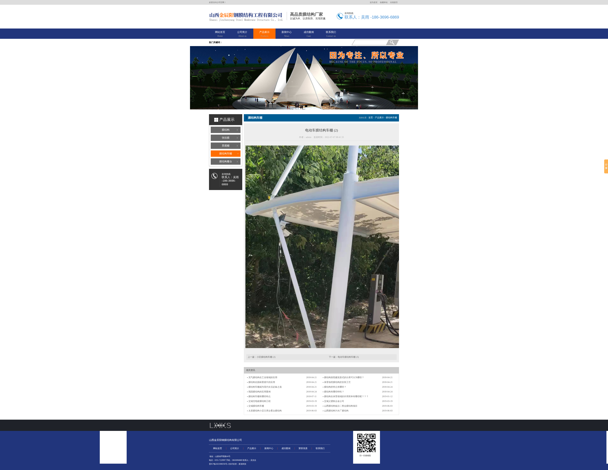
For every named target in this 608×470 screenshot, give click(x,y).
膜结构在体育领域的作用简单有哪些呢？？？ (346, 396)
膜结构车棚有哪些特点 (259, 396)
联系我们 (331, 34)
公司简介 (242, 34)
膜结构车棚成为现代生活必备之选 (265, 387)
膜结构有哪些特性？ (334, 392)
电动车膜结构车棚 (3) (348, 357)
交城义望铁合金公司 (334, 401)
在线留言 (394, 2)
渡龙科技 (242, 464)
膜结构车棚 (225, 153)
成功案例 (309, 34)
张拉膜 (225, 137)
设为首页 (373, 2)
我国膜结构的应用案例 (259, 392)
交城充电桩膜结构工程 (259, 401)
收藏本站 (384, 2)
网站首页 (220, 34)
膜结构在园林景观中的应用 (261, 382)
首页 (370, 117)
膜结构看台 (225, 161)
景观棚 (225, 145)
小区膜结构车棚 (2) (266, 357)
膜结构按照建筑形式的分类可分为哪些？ (344, 377)
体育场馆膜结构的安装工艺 (337, 382)
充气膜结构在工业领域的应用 (262, 377)
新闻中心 (287, 34)
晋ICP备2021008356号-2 (219, 464)
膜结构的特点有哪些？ (335, 387)
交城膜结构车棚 (256, 406)
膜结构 (225, 129)
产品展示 (264, 34)
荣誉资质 (303, 448)
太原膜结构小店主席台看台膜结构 (265, 411)
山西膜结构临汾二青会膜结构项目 (340, 406)
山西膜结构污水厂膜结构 (336, 411)
